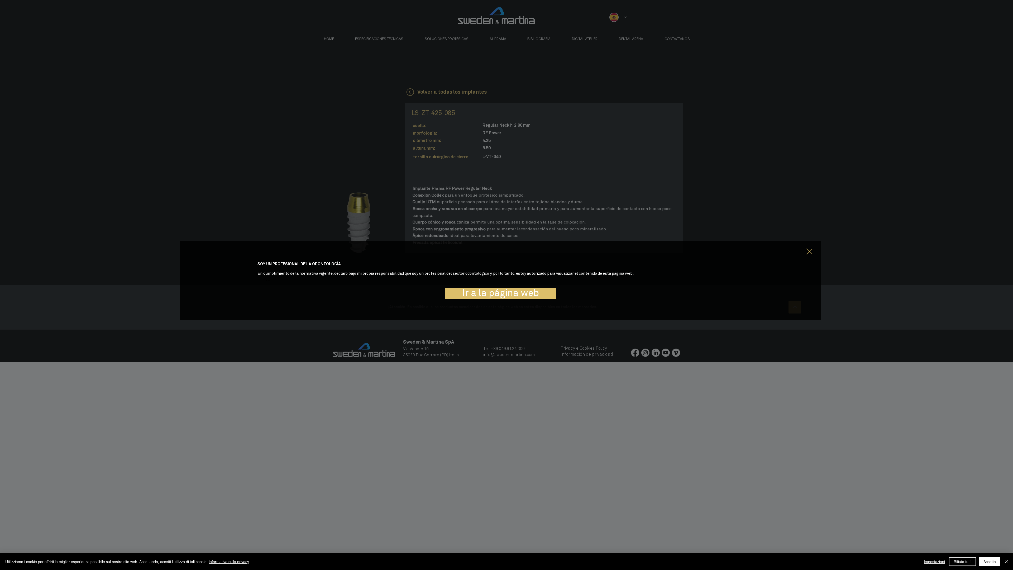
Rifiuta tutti (962, 561)
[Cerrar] (1007, 561)
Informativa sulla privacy (229, 561)
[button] (809, 252)
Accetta (989, 561)
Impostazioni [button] (934, 561)
